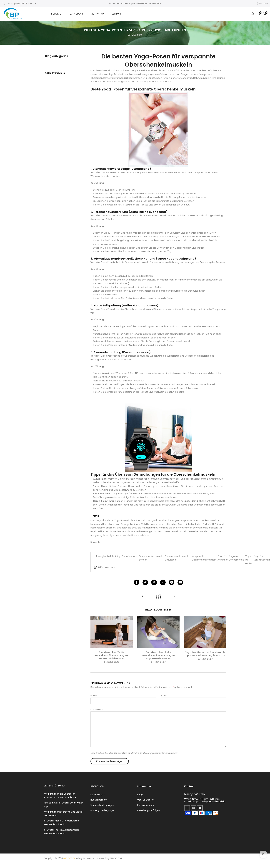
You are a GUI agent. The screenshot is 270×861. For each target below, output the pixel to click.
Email (164, 695)
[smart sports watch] (158, 129)
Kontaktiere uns (145, 805)
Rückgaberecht (98, 799)
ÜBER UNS (116, 13)
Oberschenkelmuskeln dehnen (151, 558)
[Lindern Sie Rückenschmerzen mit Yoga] (174, 596)
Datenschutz (97, 794)
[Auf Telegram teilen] (171, 582)
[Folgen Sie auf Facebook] (187, 808)
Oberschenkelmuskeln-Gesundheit (177, 558)
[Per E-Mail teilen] (180, 582)
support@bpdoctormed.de (23, 3)
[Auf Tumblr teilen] (163, 582)
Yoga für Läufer (248, 560)
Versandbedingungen (102, 805)
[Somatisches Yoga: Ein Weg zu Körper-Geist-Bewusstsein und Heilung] (143, 596)
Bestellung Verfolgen (148, 810)
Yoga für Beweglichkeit (236, 558)
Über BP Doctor (145, 799)
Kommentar (97, 709)
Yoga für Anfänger (223, 558)
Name (94, 695)
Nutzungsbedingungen (102, 810)
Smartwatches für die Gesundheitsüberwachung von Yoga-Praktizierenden (111, 655)
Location (263, 3)
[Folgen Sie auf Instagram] (193, 808)
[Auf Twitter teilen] (145, 582)
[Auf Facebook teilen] (136, 582)
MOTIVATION (97, 13)
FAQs (140, 794)
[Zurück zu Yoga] (158, 596)
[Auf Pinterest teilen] (154, 582)
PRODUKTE (55, 13)
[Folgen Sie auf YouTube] (200, 808)
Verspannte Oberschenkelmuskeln (204, 558)
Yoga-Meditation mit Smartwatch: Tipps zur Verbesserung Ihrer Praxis (205, 654)
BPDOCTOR (116, 858)
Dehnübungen (130, 556)
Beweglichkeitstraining (108, 556)
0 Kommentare (106, 567)
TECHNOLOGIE (75, 13)
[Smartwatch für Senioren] (158, 434)
